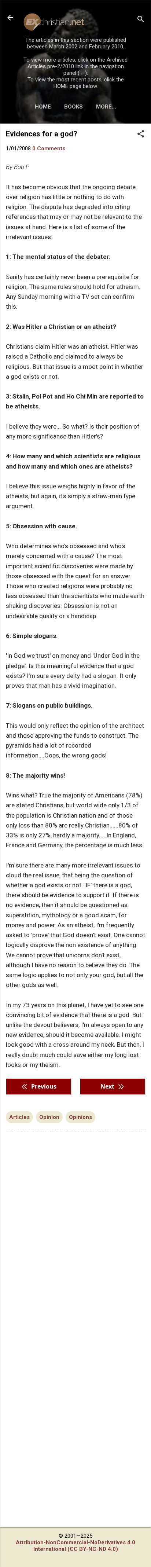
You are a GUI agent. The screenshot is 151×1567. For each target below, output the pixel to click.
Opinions (80, 1117)
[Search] (140, 20)
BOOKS (73, 106)
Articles (19, 1117)
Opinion (49, 1117)
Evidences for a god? (41, 133)
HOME (43, 106)
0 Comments (48, 148)
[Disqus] (75, 1231)
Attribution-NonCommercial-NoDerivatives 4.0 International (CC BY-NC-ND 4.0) (75, 1545)
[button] (140, 134)
